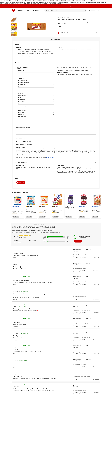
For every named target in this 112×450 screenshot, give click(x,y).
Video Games (43, 2)
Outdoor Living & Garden (59, 0)
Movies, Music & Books (51, 2)
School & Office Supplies (19, 2)
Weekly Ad (22, 3)
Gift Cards (70, 2)
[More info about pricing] (87, 23)
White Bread (35, 14)
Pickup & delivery (37, 10)
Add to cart (60, 29)
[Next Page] (100, 206)
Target (13, 14)
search (85, 10)
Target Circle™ (53, 6)
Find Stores (61, 3)
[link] (61, 21)
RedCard (51, 3)
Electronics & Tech (36, 2)
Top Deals (9, 3)
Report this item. (50, 157)
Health (7, 2)
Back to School (12, 0)
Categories (20, 10)
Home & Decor (42, 0)
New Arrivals (99, 2)
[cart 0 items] (98, 10)
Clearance (94, 2)
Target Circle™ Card (63, 6)
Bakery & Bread (24, 14)
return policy (63, 173)
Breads (30, 14)
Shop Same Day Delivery (39, 3)
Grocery (67, 0)
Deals (90, 2)
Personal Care (87, 0)
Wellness (11, 2)
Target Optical (86, 2)
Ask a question (20, 182)
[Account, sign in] (92, 10)
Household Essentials (74, 0)
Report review (96, 257)
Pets (5, 2)
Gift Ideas (66, 2)
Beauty (82, 0)
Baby (80, 0)
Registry (47, 3)
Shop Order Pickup (29, 3)
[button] (61, 21)
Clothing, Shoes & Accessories (32, 0)
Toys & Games (28, 2)
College (18, 0)
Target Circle (56, 3)
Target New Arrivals (4, 0)
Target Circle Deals (15, 3)
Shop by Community (78, 2)
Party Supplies (60, 2)
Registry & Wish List (83, 6)
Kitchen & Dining (49, 0)
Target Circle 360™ (72, 6)
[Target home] (13, 10)
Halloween (22, 0)
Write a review (77, 241)
